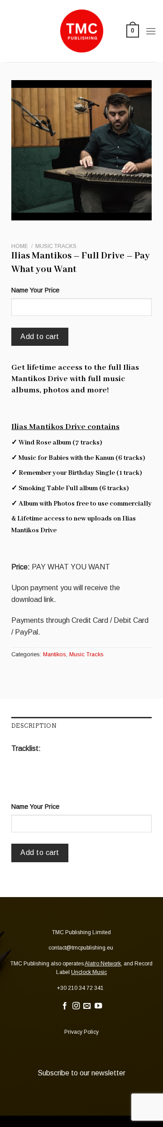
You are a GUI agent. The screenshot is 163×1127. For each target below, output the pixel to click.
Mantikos (54, 654)
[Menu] (150, 31)
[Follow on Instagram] (76, 1006)
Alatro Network (103, 963)
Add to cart (39, 336)
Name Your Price (35, 290)
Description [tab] (34, 725)
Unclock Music (89, 972)
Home (19, 246)
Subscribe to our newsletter (81, 1073)
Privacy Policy (81, 1032)
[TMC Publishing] (81, 31)
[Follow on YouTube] (98, 1006)
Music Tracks (56, 246)
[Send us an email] (87, 1006)
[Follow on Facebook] (64, 1006)
